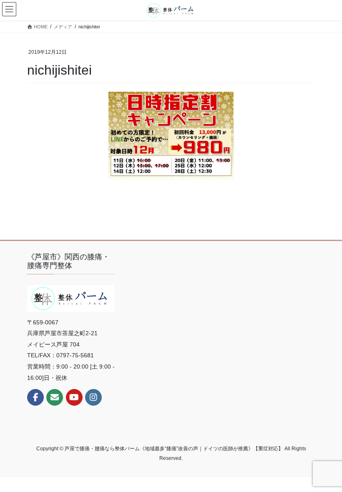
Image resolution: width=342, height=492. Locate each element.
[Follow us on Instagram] (93, 397)
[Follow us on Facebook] (35, 397)
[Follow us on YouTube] (74, 397)
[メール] (54, 397)
